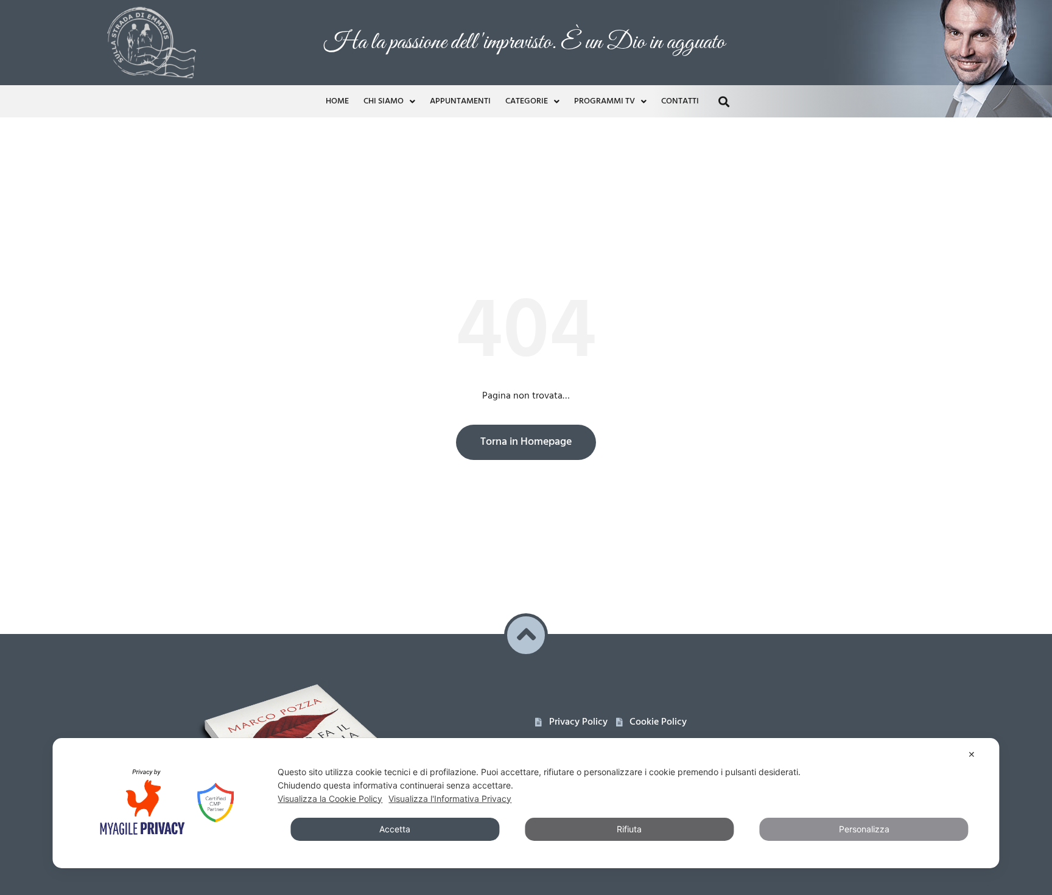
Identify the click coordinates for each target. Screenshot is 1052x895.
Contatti (680, 101)
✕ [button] (971, 754)
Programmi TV (604, 101)
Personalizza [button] (864, 829)
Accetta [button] (394, 829)
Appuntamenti (460, 101)
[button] (724, 101)
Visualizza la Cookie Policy (330, 798)
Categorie (526, 101)
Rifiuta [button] (629, 829)
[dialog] (525, 803)
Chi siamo (383, 101)
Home (337, 101)
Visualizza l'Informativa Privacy (449, 798)
